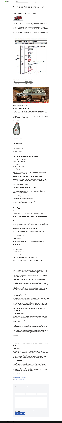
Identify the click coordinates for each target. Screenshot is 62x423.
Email (27, 392)
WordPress (13, 421)
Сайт (37, 392)
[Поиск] (27, 2)
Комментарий (17, 396)
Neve (6, 421)
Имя (16, 392)
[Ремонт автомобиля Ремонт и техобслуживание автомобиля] (9, 1)
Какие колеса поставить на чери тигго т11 (21, 375)
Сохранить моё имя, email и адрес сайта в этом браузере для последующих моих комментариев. (28, 411)
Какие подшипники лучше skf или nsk (20, 377)
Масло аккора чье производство (19, 379)
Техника (31, 2)
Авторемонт (36, 2)
